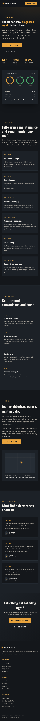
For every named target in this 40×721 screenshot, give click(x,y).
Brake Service (6, 666)
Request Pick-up (20, 627)
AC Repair (5, 671)
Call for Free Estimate (20, 620)
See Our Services (11, 51)
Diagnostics (5, 669)
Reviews (4, 683)
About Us (4, 681)
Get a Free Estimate (12, 45)
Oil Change (5, 663)
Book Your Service (11, 442)
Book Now (31, 3)
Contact (4, 686)
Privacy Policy (6, 689)
